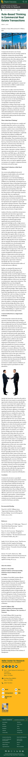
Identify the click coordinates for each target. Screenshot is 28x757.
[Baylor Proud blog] (5, 751)
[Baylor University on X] (14, 751)
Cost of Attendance (6, 742)
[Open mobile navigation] (26, 2)
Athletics (4, 724)
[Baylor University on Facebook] (8, 751)
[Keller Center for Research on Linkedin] (13, 666)
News (18, 10)
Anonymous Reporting (6, 737)
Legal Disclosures (5, 746)
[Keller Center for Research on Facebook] (3, 666)
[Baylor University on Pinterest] (19, 751)
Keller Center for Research (10, 7)
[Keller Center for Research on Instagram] (9, 666)
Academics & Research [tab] (19, 719)
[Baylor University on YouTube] (22, 751)
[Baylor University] (8, 1)
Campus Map (5, 732)
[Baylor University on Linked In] (16, 751)
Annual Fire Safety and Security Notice (6, 740)
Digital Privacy (5, 744)
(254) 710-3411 (8, 683)
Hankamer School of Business (9, 5)
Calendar (4, 730)
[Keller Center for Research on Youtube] (16, 666)
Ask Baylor (4, 726)
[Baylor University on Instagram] (11, 751)
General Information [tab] (7, 719)
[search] (23, 1)
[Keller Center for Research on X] (6, 666)
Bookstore (4, 728)
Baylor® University (12, 753)
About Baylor (4, 722)
